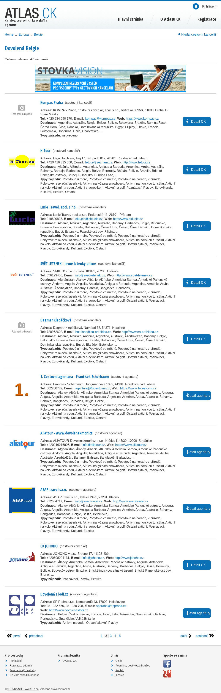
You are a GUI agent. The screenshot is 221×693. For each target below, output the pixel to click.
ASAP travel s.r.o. (53, 489)
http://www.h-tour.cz (136, 162)
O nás (118, 660)
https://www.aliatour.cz (131, 445)
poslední (202, 636)
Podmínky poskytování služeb (132, 665)
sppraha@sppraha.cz (111, 606)
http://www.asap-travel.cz (130, 501)
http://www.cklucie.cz (128, 219)
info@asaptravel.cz (89, 501)
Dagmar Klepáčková (55, 320)
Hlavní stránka (130, 19)
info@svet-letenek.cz (90, 275)
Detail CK (198, 121)
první (17, 636)
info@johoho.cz (93, 558)
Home (9, 34)
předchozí (36, 636)
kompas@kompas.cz (100, 118)
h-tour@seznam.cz (98, 162)
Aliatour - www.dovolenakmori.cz (66, 433)
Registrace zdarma (21, 665)
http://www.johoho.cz (129, 558)
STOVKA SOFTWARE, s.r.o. (23, 689)
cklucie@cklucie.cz (89, 219)
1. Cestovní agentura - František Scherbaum (74, 376)
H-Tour (45, 150)
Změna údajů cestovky (23, 670)
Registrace (206, 19)
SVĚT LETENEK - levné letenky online (68, 263)
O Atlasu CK (70, 660)
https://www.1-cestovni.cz (138, 388)
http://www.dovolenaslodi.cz (68, 610)
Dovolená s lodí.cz (54, 594)
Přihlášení (16, 660)
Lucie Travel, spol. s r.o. (58, 207)
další (183, 636)
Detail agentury (198, 395)
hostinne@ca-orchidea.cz (93, 332)
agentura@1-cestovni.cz (92, 388)
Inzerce (119, 675)
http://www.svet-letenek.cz (134, 275)
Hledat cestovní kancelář (198, 34)
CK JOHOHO (49, 546)
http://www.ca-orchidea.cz (140, 332)
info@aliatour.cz (93, 445)
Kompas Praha (51, 102)
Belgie (38, 34)
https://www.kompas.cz (142, 118)
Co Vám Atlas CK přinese (24, 675)
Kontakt (119, 670)
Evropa (24, 34)
